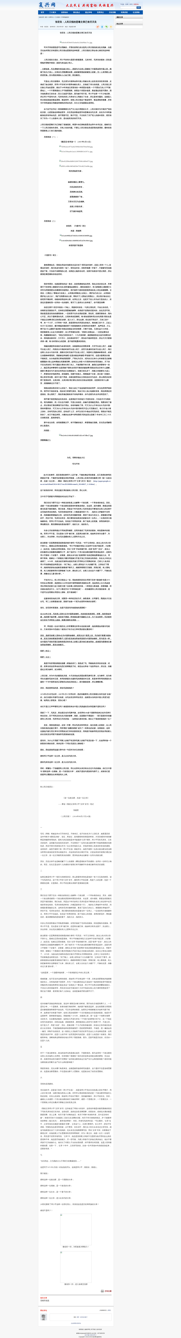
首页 (42, 12)
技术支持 (99, 1329)
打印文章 (108, 1291)
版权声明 (87, 1329)
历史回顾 (112, 12)
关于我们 (93, 1329)
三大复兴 (52, 12)
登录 (78, 1317)
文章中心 (51, 17)
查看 (109, 1310)
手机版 (122, 4)
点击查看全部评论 (76, 1323)
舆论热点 (76, 12)
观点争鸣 (88, 12)
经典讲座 (124, 12)
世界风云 (100, 12)
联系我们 (81, 1329)
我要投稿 (136, 4)
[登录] (131, 4)
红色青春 (136, 12)
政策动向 (64, 12)
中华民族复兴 (65, 17)
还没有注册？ (84, 1317)
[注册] (127, 4)
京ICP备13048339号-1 (90, 1335)
